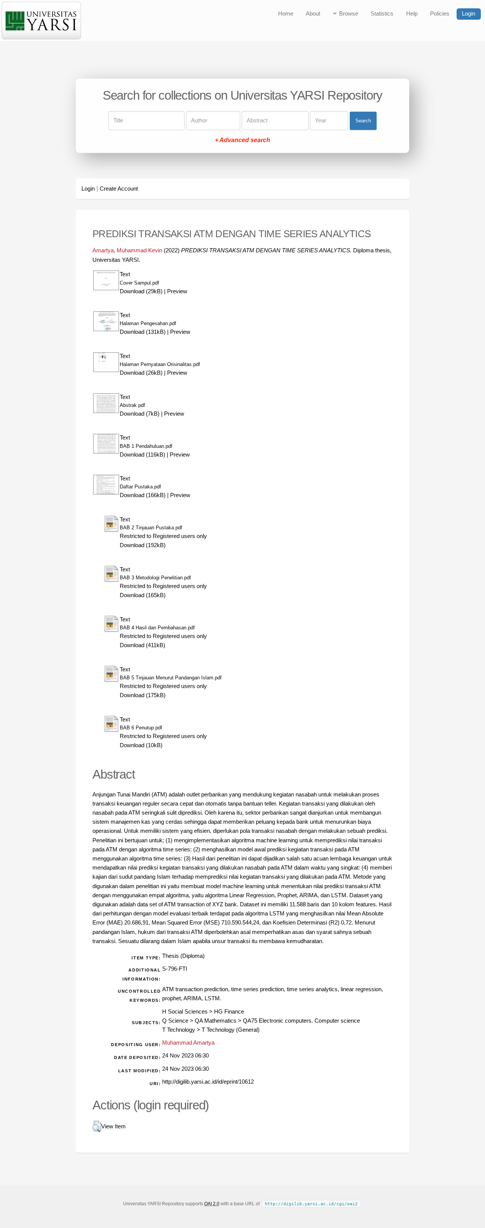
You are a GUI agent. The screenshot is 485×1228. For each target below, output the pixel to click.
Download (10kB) (141, 745)
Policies (439, 14)
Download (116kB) (142, 455)
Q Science (175, 1021)
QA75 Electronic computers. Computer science (301, 1021)
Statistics (382, 14)
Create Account (119, 189)
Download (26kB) (141, 373)
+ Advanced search (242, 140)
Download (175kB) (143, 695)
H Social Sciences (185, 1012)
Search (363, 121)
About (313, 14)
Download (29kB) (141, 291)
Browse (348, 14)
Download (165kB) (143, 595)
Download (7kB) (140, 414)
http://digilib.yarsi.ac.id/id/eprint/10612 (208, 1082)
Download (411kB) (142, 645)
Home (285, 14)
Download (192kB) (143, 545)
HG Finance (229, 1012)
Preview (177, 291)
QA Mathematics (215, 1021)
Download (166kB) (143, 495)
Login (468, 14)
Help (412, 14)
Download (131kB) (143, 332)
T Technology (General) (231, 1030)
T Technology (178, 1030)
